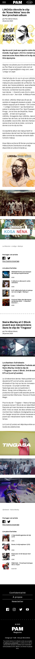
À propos (17, 597)
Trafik (14, 638)
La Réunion (6, 246)
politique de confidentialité (11, 643)
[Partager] (3, 258)
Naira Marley (14, 509)
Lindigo (14, 246)
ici (26, 148)
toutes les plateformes (11, 427)
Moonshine (26, 638)
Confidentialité (17, 593)
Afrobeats (5, 509)
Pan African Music (11, 19)
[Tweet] (8, 258)
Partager (29, 2)
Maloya (20, 246)
